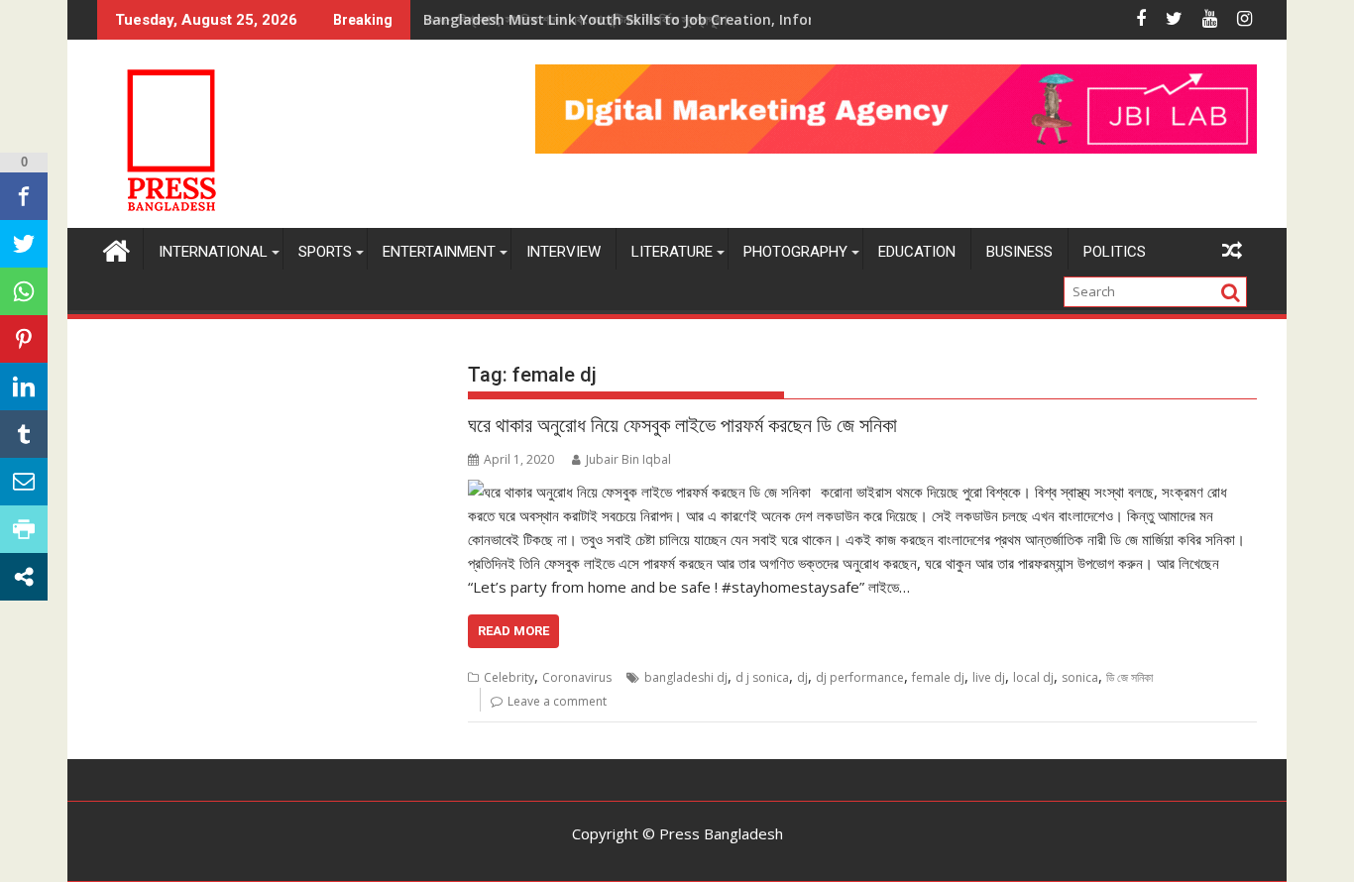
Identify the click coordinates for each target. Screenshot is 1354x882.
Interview (563, 252)
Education (917, 252)
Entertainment (439, 252)
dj (802, 677)
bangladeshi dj (686, 677)
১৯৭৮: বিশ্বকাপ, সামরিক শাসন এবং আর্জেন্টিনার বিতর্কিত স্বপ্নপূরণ (575, 19)
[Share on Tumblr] (24, 434)
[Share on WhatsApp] (24, 291)
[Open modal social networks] (24, 577)
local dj (1033, 677)
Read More (513, 630)
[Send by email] (24, 481)
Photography (795, 252)
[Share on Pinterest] (24, 339)
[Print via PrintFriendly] (24, 529)
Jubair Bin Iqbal (628, 459)
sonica (1080, 677)
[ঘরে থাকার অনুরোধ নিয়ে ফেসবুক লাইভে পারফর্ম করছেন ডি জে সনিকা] (639, 491)
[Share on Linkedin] (24, 386)
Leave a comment (557, 701)
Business (1019, 252)
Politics (1114, 252)
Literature (672, 252)
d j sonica (762, 677)
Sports (325, 252)
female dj (938, 677)
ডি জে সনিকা (1129, 677)
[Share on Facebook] (24, 196)
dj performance (860, 677)
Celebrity (509, 677)
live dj (988, 677)
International (213, 252)
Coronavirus (577, 677)
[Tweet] (24, 244)
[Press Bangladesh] (116, 248)
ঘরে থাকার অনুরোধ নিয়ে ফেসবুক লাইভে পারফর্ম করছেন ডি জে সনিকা (682, 425)
